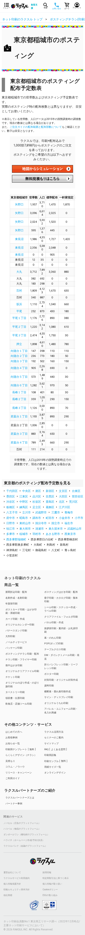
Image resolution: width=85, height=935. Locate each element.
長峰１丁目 (19, 392)
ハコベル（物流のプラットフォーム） (22, 829)
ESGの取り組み (50, 895)
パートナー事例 (13, 803)
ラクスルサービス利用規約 (16, 878)
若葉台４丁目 (19, 442)
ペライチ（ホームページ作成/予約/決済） (23, 840)
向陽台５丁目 (19, 376)
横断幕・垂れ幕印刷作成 (57, 691)
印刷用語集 (50, 755)
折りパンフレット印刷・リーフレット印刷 (61, 666)
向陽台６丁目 (19, 385)
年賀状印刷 (11, 603)
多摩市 (10, 534)
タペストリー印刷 (15, 692)
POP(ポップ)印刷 (53, 643)
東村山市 (25, 523)
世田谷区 (77, 496)
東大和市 (25, 528)
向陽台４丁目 (19, 368)
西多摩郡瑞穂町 (16, 539)
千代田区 (12, 491)
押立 (19, 344)
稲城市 (23, 534)
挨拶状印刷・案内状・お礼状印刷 (61, 630)
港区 (38, 491)
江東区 (23, 496)
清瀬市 (39, 528)
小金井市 (64, 518)
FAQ (54, 749)
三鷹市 (55, 512)
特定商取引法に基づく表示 (55, 878)
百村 (19, 290)
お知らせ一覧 (12, 743)
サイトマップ (51, 743)
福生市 (69, 523)
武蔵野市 (41, 512)
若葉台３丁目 (19, 433)
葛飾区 (50, 507)
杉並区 (36, 501)
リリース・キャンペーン (18, 772)
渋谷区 (10, 501)
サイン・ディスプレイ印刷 (58, 697)
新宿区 (50, 491)
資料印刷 (49, 685)
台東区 (76, 491)
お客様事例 (11, 737)
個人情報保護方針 (12, 884)
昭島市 (23, 518)
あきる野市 (53, 534)
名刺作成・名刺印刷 (16, 598)
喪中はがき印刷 (13, 665)
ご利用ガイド (12, 778)
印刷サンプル (55, 761)
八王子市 (12, 512)
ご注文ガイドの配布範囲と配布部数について (36, 126)
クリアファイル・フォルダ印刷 (61, 616)
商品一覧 (11, 585)
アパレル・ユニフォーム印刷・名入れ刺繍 (61, 710)
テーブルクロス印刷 (55, 649)
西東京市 (70, 534)
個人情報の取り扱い (52, 884)
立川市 (26, 512)
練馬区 (23, 507)
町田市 (50, 518)
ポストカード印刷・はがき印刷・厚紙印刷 (21, 611)
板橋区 (10, 507)
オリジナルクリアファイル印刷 (22, 671)
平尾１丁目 (19, 318)
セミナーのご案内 (53, 737)
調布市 (36, 518)
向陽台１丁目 (19, 351)
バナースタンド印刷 (16, 630)
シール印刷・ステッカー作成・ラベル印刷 (61, 609)
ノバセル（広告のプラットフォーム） (22, 823)
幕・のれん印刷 (52, 637)
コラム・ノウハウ (15, 766)
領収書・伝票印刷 (15, 698)
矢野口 (19, 204)
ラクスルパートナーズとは (19, 797)
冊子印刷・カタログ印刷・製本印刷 (61, 600)
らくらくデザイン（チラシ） (21, 755)
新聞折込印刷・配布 (16, 592)
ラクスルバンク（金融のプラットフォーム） (25, 846)
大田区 (63, 496)
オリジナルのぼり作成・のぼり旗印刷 (22, 684)
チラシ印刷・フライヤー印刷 (21, 659)
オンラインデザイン (55, 772)
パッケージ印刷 (13, 647)
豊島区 (50, 501)
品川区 (36, 496)
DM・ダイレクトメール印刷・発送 (61, 657)
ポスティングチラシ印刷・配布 (22, 653)
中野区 (23, 501)
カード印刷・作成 (15, 619)
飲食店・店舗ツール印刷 (18, 703)
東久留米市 (56, 528)
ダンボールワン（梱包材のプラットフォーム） (26, 834)
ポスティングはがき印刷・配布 (61, 592)
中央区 (26, 491)
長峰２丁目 (19, 399)
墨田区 (10, 496)
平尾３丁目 (19, 335)
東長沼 (19, 239)
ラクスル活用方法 (53, 731)
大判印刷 (10, 636)
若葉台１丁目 (19, 416)
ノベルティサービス (16, 642)
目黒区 (50, 496)
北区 (62, 501)
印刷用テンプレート (19, 749)
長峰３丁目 (19, 408)
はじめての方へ (13, 731)
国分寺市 (41, 523)
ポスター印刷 (51, 674)
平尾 (19, 311)
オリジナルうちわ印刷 (56, 703)
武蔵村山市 (74, 528)
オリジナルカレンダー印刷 (19, 624)
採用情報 (46, 872)
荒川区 (73, 501)
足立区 (36, 507)
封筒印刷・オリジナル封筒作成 (61, 680)
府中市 (10, 518)
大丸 (19, 271)
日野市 (10, 523)
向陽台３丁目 (19, 361)
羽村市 (36, 534)
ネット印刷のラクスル (22, 578)
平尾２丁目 (19, 326)
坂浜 (19, 304)
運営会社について (12, 872)
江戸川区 (64, 507)
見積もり (10, 761)
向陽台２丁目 (19, 356)
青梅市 (69, 512)
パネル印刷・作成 (53, 622)
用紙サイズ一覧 (52, 767)
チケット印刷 (12, 677)
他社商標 (7, 895)
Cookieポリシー (50, 890)
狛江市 (10, 528)
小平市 (79, 518)
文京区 (63, 491)
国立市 (55, 523)
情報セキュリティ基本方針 (16, 890)
